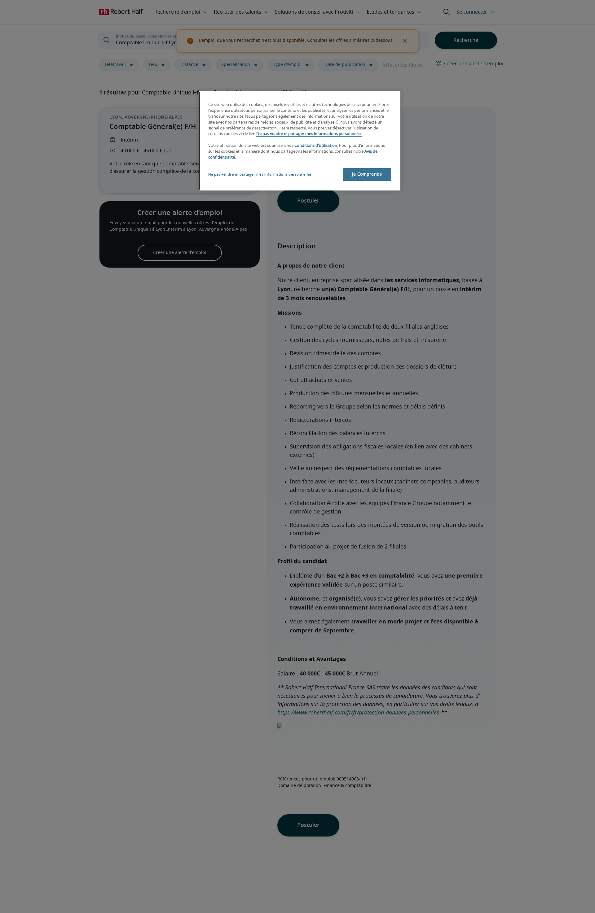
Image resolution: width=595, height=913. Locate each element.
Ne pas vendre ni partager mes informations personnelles (309, 134)
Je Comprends (367, 174)
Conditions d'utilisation (315, 146)
